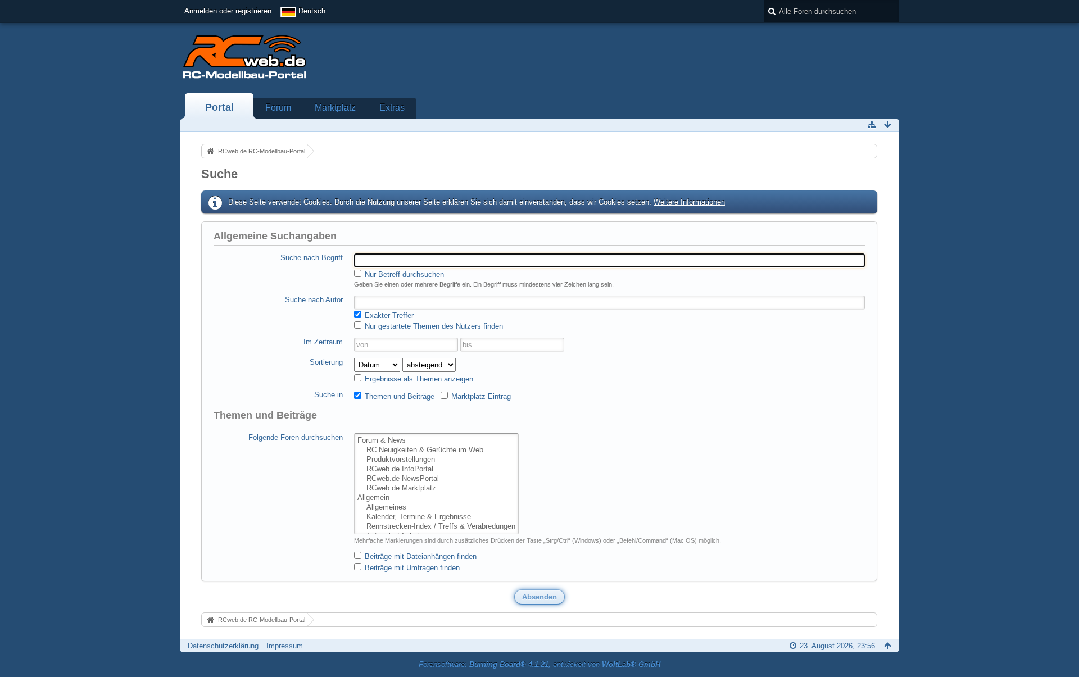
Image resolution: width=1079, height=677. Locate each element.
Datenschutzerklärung (223, 646)
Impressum (284, 646)
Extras (392, 107)
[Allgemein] (436, 498)
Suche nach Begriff (311, 257)
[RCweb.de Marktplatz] (436, 488)
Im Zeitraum (323, 342)
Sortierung (326, 362)
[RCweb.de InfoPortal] (436, 469)
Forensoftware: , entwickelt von (539, 664)
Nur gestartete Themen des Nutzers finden (432, 326)
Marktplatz (335, 107)
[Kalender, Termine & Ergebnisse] (436, 517)
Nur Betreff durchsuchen (403, 274)
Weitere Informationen (689, 202)
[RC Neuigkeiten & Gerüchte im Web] (436, 450)
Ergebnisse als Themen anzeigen (417, 379)
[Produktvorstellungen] (436, 460)
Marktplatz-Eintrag (480, 396)
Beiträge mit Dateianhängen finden (419, 556)
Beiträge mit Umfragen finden (411, 568)
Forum (278, 107)
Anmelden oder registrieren (227, 11)
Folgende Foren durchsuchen (295, 437)
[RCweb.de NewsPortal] (436, 479)
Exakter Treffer (388, 315)
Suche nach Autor (314, 300)
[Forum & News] (436, 441)
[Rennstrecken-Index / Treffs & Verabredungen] (436, 526)
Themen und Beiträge (398, 396)
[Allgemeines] (436, 507)
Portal (219, 107)
